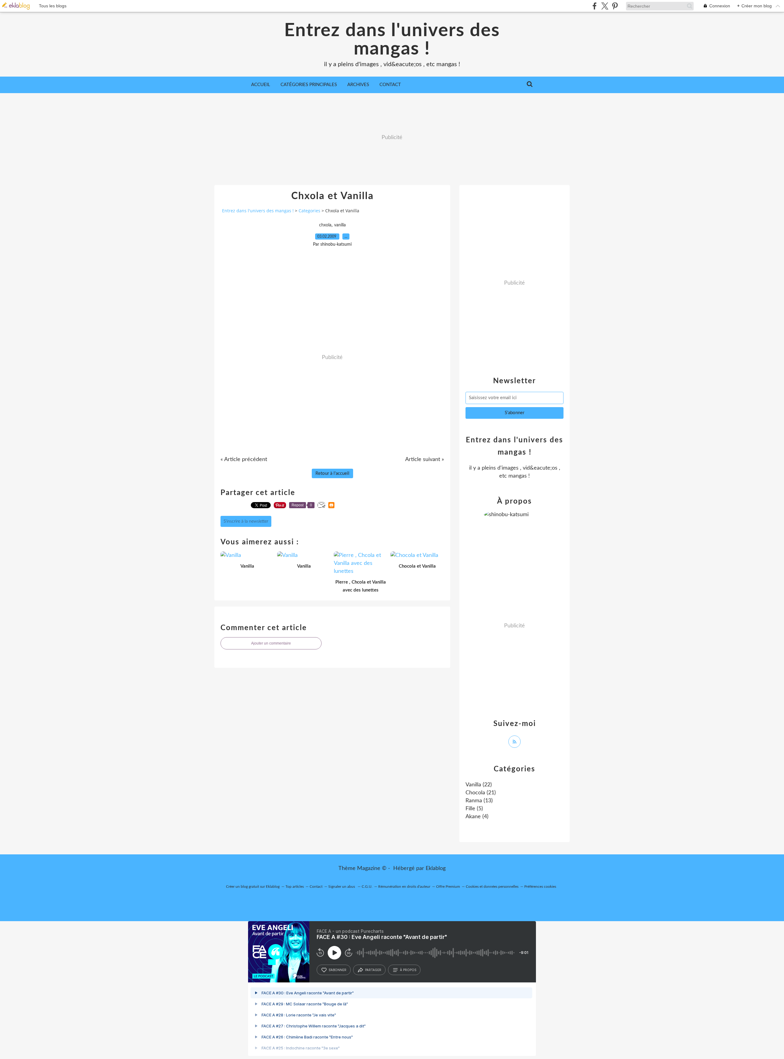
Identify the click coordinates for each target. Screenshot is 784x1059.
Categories (309, 211)
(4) (477, 816)
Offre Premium (448, 886)
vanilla (340, 225)
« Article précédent (244, 459)
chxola (325, 225)
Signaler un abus (342, 886)
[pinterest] (615, 5)
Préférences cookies (540, 886)
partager (373, 970)
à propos (408, 970)
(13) (479, 801)
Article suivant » (424, 459)
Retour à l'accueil (332, 473)
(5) (474, 808)
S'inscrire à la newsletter (246, 521)
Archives (358, 84)
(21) (481, 793)
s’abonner (337, 970)
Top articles (294, 886)
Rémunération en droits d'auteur (404, 886)
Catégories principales (309, 84)
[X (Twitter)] (605, 5)
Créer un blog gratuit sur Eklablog (253, 886)
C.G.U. (367, 886)
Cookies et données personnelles (492, 886)
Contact (390, 84)
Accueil (260, 84)
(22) (479, 785)
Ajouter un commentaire (271, 643)
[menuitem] (261, 85)
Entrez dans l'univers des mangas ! (392, 39)
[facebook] (594, 5)
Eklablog (436, 868)
